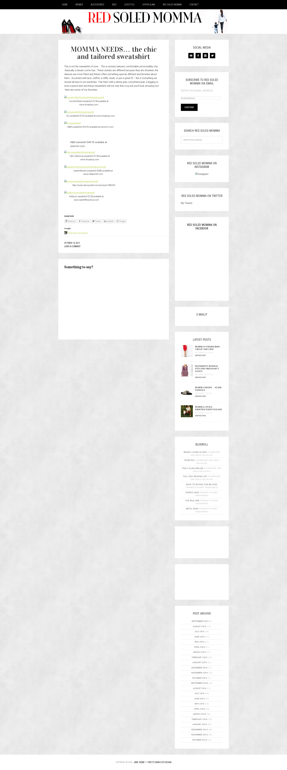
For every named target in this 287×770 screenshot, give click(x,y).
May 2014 (199, 704)
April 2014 (199, 709)
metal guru (192, 509)
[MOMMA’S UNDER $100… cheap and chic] (188, 351)
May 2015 (199, 642)
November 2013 (199, 735)
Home (65, 4)
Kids (114, 4)
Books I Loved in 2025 (195, 452)
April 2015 (199, 647)
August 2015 (199, 626)
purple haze (192, 493)
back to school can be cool (201, 484)
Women (79, 4)
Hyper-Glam (148, 4)
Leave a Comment (72, 246)
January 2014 (199, 724)
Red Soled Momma (172, 4)
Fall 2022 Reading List (195, 476)
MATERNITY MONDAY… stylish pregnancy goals (207, 369)
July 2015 (199, 632)
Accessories (97, 4)
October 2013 (199, 740)
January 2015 (199, 662)
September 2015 (200, 621)
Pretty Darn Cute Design (159, 762)
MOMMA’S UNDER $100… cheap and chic (208, 348)
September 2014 (199, 683)
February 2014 (199, 719)
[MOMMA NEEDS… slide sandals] (188, 392)
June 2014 (199, 699)
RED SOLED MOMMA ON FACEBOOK (202, 226)
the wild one (192, 501)
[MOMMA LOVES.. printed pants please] (188, 411)
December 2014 (199, 668)
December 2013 (199, 730)
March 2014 (199, 714)
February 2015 (199, 657)
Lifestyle (129, 4)
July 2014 (199, 693)
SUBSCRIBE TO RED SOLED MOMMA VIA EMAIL (202, 81)
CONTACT (194, 4)
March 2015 (199, 652)
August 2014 (199, 688)
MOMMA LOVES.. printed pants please (208, 408)
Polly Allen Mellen (192, 468)
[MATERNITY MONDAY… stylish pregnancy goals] (188, 370)
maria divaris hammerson (78, 233)
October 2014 (199, 678)
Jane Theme (139, 762)
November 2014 (199, 673)
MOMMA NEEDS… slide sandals (208, 388)
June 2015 (199, 637)
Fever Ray (189, 460)
